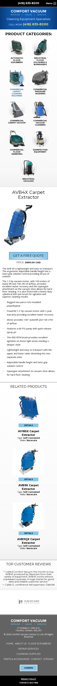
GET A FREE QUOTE (28, 256)
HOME (10, 643)
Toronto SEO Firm (28, 682)
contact (36, 659)
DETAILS (28, 425)
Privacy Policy (28, 679)
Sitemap (48, 659)
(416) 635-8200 (28, 3)
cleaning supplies (29, 654)
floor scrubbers (39, 643)
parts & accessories (17, 659)
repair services (28, 648)
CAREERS (28, 668)
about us (21, 643)
